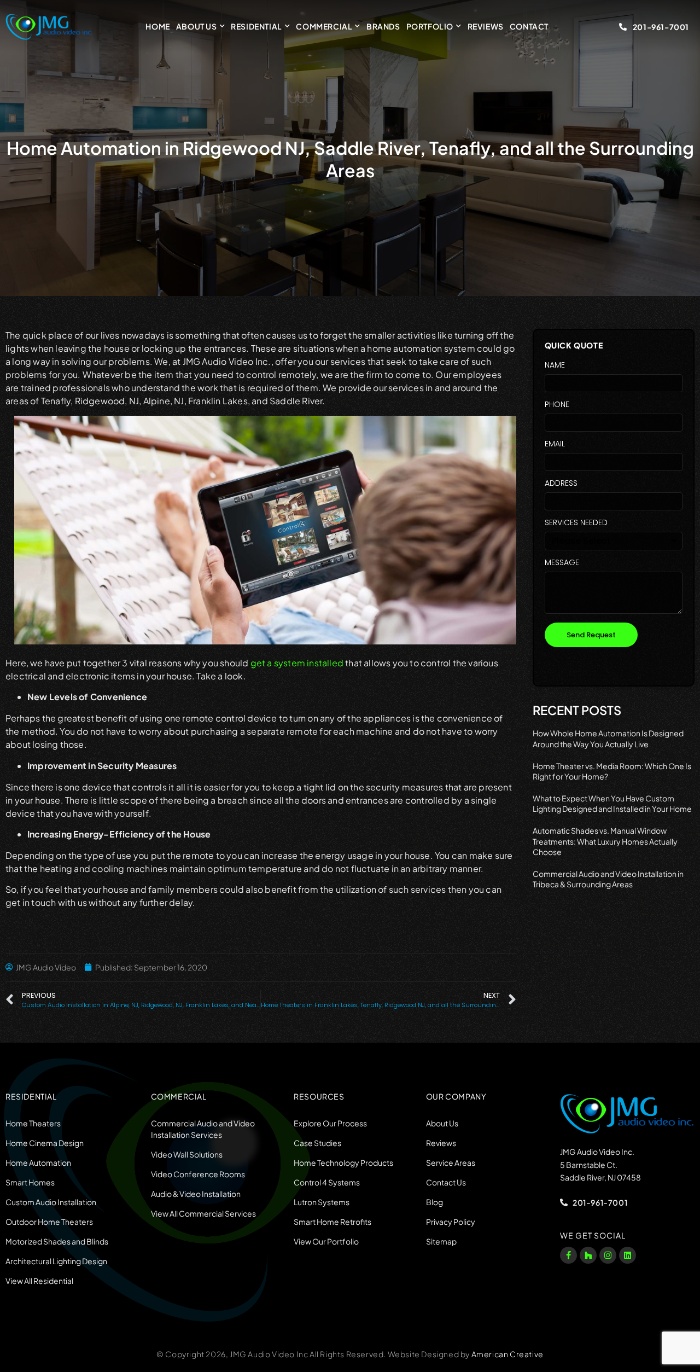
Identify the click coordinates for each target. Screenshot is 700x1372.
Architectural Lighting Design (56, 1261)
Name (555, 365)
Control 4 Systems (327, 1182)
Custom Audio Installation (50, 1202)
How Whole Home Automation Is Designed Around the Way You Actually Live (608, 738)
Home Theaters (33, 1123)
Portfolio (429, 26)
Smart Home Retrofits (332, 1221)
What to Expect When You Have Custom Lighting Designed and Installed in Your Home (612, 803)
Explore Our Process (330, 1123)
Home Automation (38, 1162)
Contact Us (446, 1182)
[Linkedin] (627, 1255)
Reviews (486, 26)
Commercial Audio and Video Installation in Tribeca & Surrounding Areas (608, 879)
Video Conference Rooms (198, 1174)
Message (562, 563)
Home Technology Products (343, 1162)
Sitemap (441, 1241)
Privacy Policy (450, 1221)
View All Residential (39, 1281)
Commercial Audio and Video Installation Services (203, 1129)
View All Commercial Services (203, 1213)
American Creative (507, 1354)
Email (555, 444)
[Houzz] (588, 1255)
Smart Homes (30, 1182)
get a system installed (296, 662)
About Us (196, 26)
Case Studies (317, 1143)
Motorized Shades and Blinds (56, 1241)
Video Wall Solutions (187, 1154)
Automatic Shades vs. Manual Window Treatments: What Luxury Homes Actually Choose (605, 841)
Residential (256, 26)
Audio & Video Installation (196, 1194)
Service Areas (450, 1162)
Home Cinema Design (44, 1143)
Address (561, 484)
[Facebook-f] (568, 1255)
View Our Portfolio (326, 1241)
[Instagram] (607, 1255)
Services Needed (576, 523)
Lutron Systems (321, 1202)
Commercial (324, 26)
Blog (434, 1202)
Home (157, 26)
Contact (529, 26)
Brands (383, 26)
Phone (557, 405)
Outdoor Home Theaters (49, 1221)
